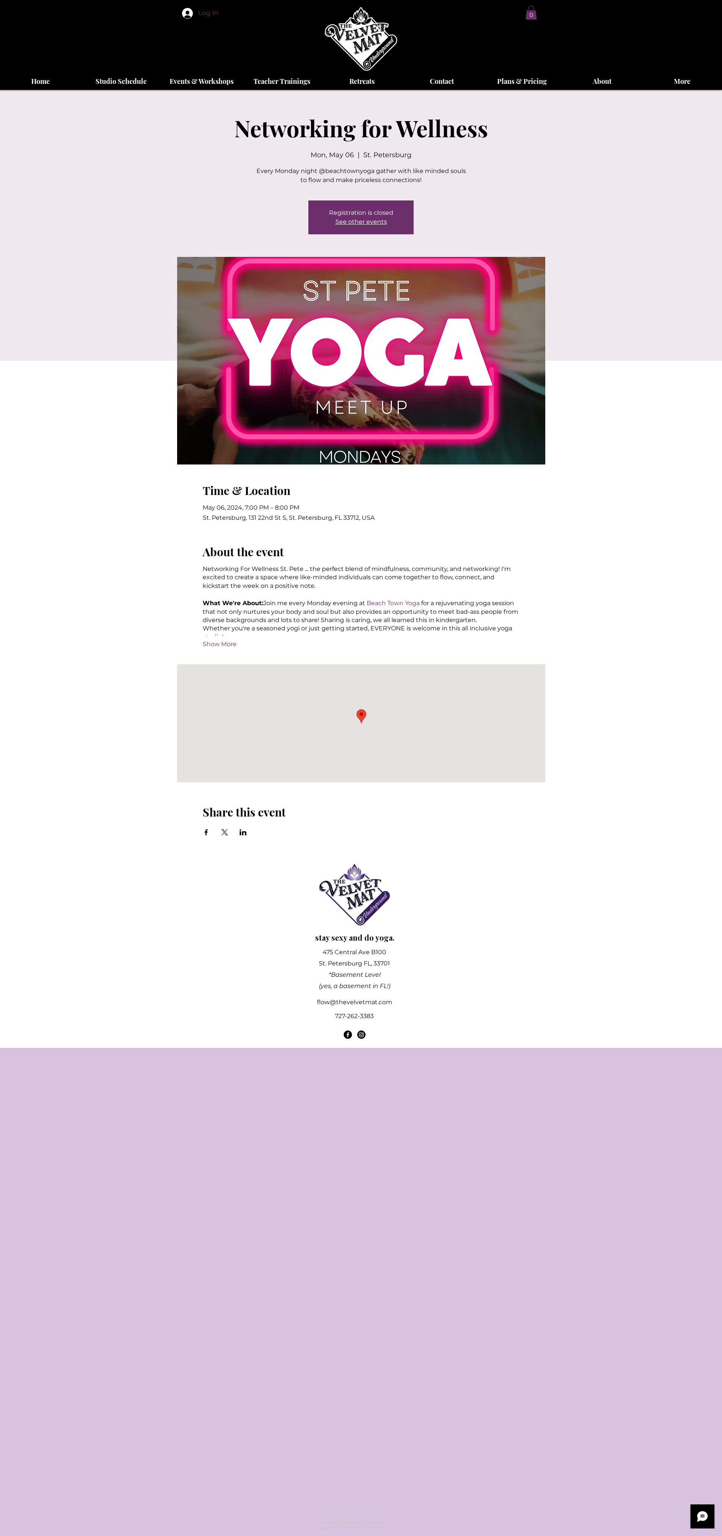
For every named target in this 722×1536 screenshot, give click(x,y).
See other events (361, 221)
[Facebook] (348, 1035)
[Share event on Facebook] (206, 832)
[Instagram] (361, 1035)
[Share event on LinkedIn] (243, 832)
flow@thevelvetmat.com (354, 1002)
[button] (531, 13)
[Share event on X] (224, 832)
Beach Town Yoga (393, 603)
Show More (220, 644)
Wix (325, 1531)
